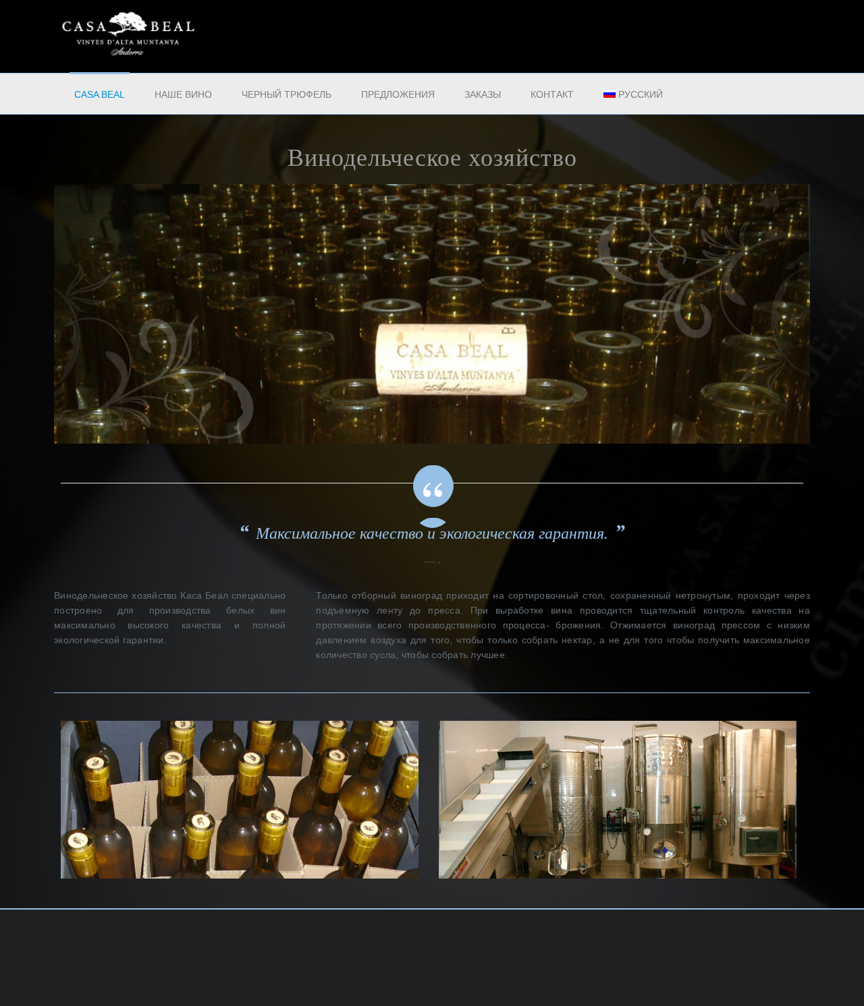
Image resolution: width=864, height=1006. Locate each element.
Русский (640, 94)
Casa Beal (99, 94)
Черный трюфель (286, 94)
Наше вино (183, 94)
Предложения (398, 94)
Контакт (552, 94)
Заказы (482, 94)
